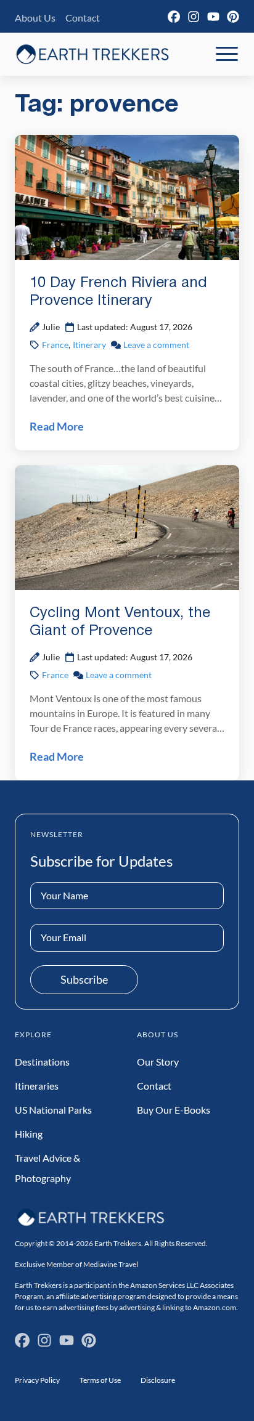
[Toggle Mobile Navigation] (227, 54)
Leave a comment (156, 344)
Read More (57, 426)
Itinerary (89, 344)
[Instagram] (193, 16)
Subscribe (84, 979)
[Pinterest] (233, 16)
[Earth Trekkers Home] (92, 53)
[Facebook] (174, 16)
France (55, 344)
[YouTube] (213, 16)
